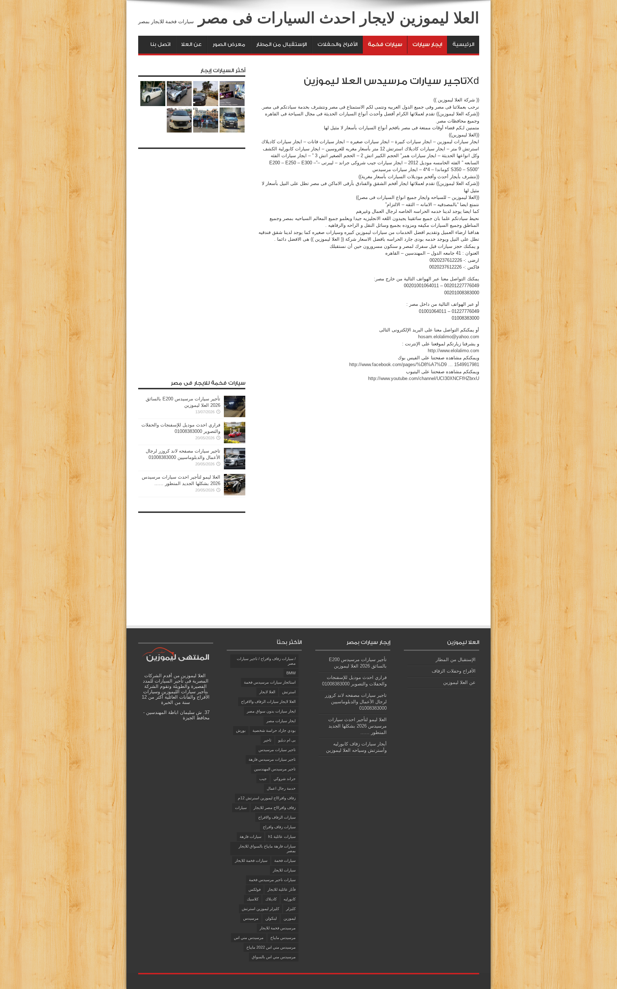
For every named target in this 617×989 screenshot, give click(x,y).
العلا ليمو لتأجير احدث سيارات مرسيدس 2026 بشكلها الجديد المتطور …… (357, 726)
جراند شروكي (285, 778)
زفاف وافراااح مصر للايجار (275, 807)
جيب (263, 778)
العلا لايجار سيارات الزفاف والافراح (268, 701)
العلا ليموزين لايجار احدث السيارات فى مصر (338, 17)
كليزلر (291, 908)
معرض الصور (228, 44)
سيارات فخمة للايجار (251, 860)
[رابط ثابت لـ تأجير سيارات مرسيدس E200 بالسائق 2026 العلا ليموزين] (234, 415)
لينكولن (271, 918)
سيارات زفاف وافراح (279, 827)
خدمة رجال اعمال (281, 788)
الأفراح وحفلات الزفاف (454, 671)
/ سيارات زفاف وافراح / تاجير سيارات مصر (266, 660)
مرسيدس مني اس (249, 937)
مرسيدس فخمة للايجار (278, 928)
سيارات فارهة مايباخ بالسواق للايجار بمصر (267, 848)
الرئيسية (463, 44)
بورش (241, 730)
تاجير (267, 740)
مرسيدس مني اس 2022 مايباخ (271, 947)
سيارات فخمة (385, 44)
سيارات (241, 807)
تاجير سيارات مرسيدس (277, 750)
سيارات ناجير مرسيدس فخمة (272, 880)
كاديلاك (271, 899)
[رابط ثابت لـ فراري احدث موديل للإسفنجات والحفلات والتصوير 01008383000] (234, 441)
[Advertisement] (191, 260)
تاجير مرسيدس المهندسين (275, 769)
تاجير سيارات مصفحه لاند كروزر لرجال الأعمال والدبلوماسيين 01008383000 (356, 702)
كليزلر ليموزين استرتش (260, 908)
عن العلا (191, 44)
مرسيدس (251, 918)
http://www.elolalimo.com (453, 350)
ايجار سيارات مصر (281, 721)
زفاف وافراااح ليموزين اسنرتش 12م (267, 798)
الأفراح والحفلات (337, 44)
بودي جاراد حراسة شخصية (274, 730)
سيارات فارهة (250, 836)
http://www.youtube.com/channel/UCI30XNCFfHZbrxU (423, 378)
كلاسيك (253, 899)
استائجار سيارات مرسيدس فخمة (270, 682)
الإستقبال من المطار (281, 44)
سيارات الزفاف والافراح (277, 817)
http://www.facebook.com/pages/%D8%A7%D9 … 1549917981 (414, 364)
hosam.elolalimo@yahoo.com (448, 336)
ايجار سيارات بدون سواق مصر (271, 711)
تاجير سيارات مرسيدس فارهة (272, 759)
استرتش (289, 692)
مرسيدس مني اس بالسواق (274, 957)
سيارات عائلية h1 (282, 836)
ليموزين (290, 918)
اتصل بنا (160, 44)
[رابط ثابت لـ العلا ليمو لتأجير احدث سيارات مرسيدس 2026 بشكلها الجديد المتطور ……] (234, 493)
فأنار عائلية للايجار (281, 889)
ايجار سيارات (427, 44)
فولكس (255, 889)
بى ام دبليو (287, 740)
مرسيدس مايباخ (283, 937)
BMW (291, 673)
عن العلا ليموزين (459, 682)
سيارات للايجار (284, 870)
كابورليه (290, 899)
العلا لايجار (267, 692)
